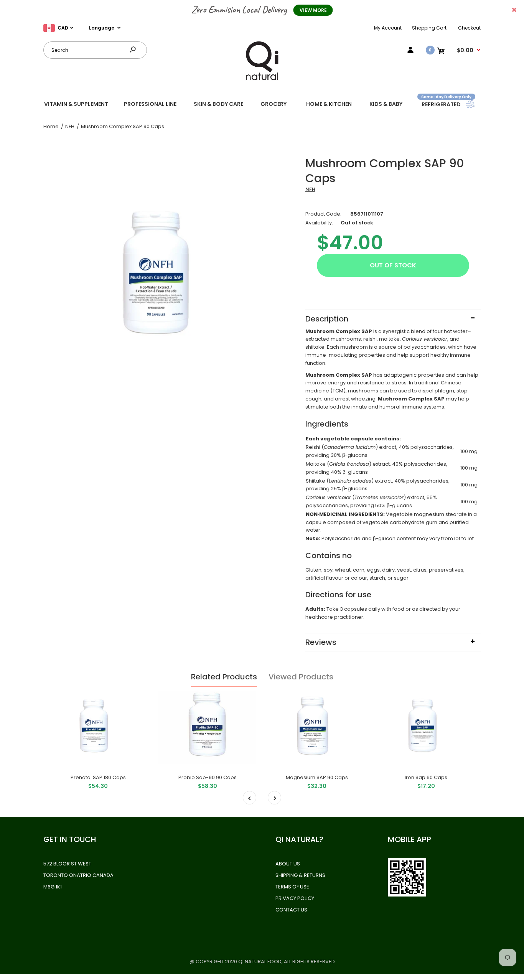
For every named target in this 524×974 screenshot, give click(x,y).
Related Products (224, 676)
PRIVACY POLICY (294, 898)
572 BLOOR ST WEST (67, 863)
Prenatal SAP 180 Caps (98, 777)
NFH (310, 189)
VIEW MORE (313, 10)
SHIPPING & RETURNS (300, 875)
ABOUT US (287, 863)
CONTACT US (291, 909)
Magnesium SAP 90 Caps (317, 777)
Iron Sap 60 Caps (426, 777)
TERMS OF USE (292, 886)
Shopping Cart (429, 28)
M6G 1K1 (52, 886)
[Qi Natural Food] (262, 79)
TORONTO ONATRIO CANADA (78, 875)
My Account (388, 28)
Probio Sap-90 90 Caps (207, 777)
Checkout (469, 28)
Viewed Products (301, 676)
